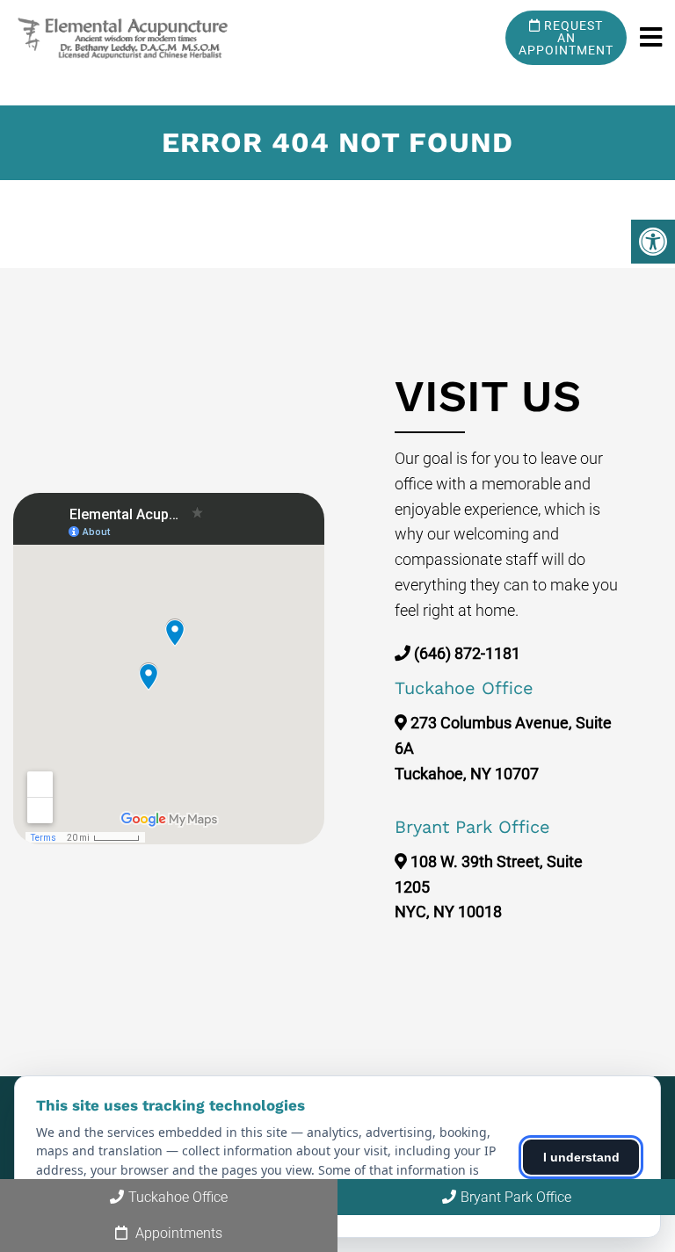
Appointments (177, 1233)
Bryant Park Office (516, 1197)
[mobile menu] (651, 38)
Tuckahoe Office (178, 1197)
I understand (581, 1157)
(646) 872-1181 (467, 653)
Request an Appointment (566, 37)
